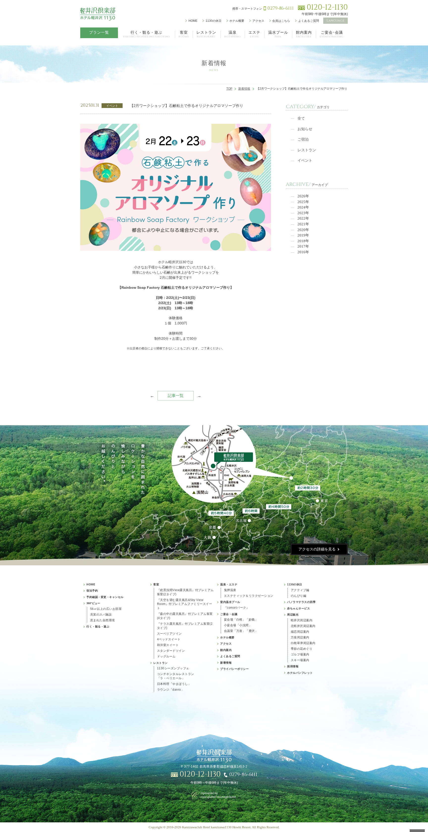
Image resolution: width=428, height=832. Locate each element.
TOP (229, 88)
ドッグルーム (166, 656)
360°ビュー (93, 603)
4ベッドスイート (169, 639)
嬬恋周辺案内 (300, 631)
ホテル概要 (236, 21)
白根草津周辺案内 (303, 643)
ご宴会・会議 (228, 614)
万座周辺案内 (300, 637)
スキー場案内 (300, 660)
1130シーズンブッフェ (173, 668)
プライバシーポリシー (234, 668)
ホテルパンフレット (300, 672)
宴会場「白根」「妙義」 (241, 619)
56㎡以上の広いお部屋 (106, 609)
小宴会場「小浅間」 (238, 625)
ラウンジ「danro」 (170, 689)
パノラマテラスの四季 (301, 601)
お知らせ (304, 129)
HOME (192, 21)
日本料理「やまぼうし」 (174, 684)
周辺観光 (292, 614)
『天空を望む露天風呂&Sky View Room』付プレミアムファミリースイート (184, 604)
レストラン (306, 150)
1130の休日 (213, 21)
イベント (304, 160)
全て (301, 118)
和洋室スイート (168, 645)
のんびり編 (298, 596)
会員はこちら (281, 21)
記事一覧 (176, 395)
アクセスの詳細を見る (317, 549)
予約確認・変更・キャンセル (105, 597)
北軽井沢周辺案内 (303, 626)
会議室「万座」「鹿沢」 (241, 631)
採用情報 (292, 666)
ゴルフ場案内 (300, 654)
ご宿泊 (303, 139)
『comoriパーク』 (236, 607)
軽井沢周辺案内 (302, 620)
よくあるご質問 (308, 21)
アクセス (258, 21)
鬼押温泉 (230, 590)
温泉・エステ (228, 584)
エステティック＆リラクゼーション (248, 596)
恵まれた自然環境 (102, 620)
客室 (156, 584)
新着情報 (244, 88)
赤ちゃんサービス (298, 608)
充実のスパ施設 (101, 614)
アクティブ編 (300, 590)
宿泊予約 (92, 590)
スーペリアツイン (169, 633)
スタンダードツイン (171, 650)
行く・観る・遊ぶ (97, 626)
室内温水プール (230, 601)
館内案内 (226, 650)
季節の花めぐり (302, 648)
